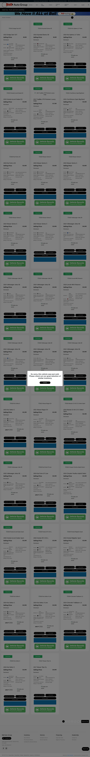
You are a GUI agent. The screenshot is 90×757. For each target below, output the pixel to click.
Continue (45, 382)
